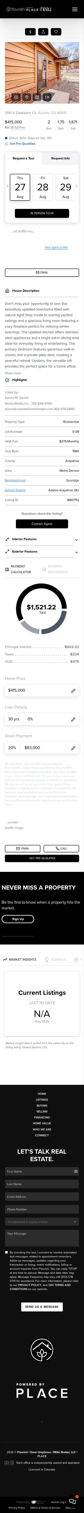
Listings (42, 1100)
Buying (42, 1105)
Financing (42, 1117)
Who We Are (42, 1129)
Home (42, 1094)
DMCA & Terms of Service (45, 1508)
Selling (42, 1111)
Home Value (42, 1123)
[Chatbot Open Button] (72, 1501)
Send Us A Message (42, 1307)
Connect (42, 1135)
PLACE (42, 1456)
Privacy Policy (29, 1285)
